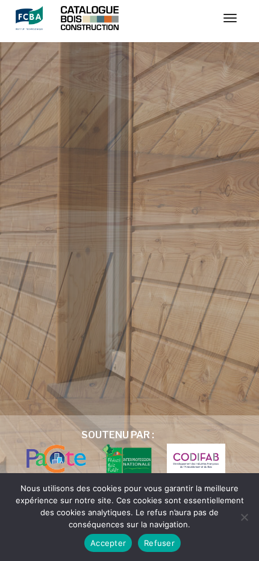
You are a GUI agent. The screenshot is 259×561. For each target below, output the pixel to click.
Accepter (108, 543)
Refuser (159, 543)
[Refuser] (244, 517)
